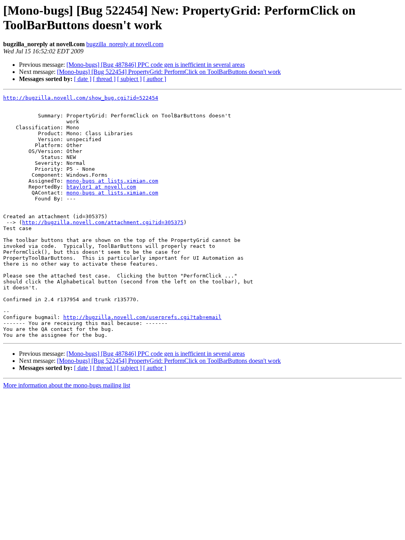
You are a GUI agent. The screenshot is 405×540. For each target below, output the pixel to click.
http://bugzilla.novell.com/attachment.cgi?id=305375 (103, 222)
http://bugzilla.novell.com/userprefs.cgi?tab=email (142, 317)
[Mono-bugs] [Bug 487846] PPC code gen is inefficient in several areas (155, 64)
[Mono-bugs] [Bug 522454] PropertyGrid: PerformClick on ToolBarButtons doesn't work (169, 71)
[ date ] (82, 79)
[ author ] (154, 79)
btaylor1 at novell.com (101, 187)
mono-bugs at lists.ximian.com (112, 181)
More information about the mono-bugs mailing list (66, 385)
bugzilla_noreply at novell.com (124, 44)
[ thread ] (104, 79)
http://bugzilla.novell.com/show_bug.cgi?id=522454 (80, 98)
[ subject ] (129, 79)
